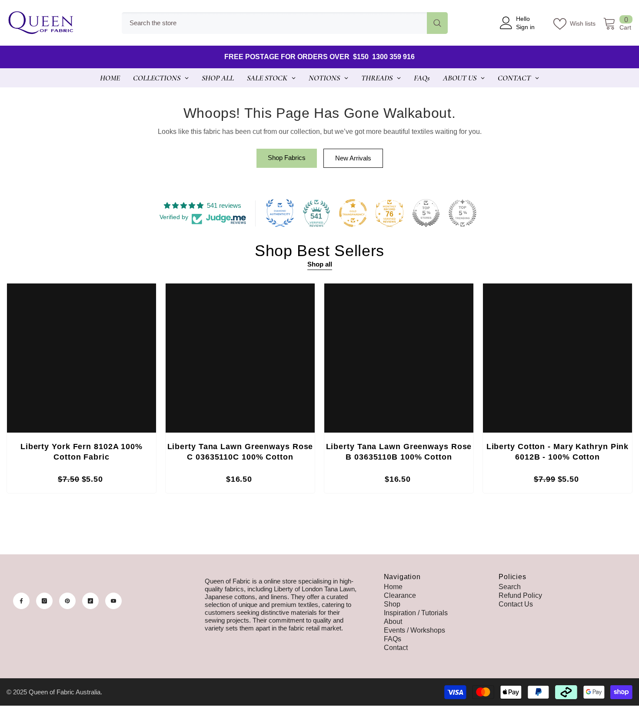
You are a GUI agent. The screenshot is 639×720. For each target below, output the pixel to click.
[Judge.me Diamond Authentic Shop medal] (280, 213)
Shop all (319, 264)
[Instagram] (44, 601)
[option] (81, 390)
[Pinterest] (67, 601)
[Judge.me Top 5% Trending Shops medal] (462, 213)
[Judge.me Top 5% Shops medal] (426, 213)
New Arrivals (353, 158)
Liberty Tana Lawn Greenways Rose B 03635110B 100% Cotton (399, 451)
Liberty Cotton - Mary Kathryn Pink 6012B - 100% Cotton (557, 451)
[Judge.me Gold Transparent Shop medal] (353, 213)
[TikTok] (90, 601)
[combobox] (274, 23)
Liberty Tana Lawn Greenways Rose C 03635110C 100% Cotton (240, 451)
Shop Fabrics (287, 157)
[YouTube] (113, 601)
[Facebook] (21, 601)
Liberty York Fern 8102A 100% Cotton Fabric (81, 451)
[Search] (285, 23)
